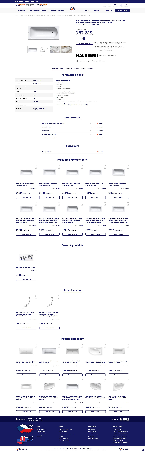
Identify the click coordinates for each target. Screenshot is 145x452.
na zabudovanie (37, 83)
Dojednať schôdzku (122, 10)
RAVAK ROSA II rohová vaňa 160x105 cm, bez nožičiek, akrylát (95, 397)
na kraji (35, 95)
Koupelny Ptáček (117, 429)
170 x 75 (45, 108)
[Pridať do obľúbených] (36, 166)
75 (34, 98)
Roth (105, 366)
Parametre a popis (57, 68)
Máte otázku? (104, 61)
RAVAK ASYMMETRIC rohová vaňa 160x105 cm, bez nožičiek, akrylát (48, 397)
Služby (96, 10)
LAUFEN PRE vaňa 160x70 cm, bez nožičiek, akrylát (49, 362)
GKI (35, 366)
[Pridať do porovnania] (36, 168)
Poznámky (76, 68)
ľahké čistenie (37, 80)
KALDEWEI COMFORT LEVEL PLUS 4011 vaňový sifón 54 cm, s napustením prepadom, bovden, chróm (49, 314)
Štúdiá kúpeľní (92, 431)
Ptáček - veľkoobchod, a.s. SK (120, 433)
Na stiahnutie (68, 68)
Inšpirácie (21, 10)
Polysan (34, 402)
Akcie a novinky (57, 10)
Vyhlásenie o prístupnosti (119, 438)
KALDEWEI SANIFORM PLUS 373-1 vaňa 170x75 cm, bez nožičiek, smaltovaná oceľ (95, 183)
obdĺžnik (35, 101)
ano (34, 87)
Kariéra (39, 437)
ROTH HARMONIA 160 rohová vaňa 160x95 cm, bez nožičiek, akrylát (118, 397)
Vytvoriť (100, 152)
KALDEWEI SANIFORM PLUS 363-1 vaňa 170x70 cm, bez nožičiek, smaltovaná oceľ (26, 183)
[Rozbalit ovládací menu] (143, 450)
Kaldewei (83, 25)
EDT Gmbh (115, 435)
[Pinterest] (127, 419)
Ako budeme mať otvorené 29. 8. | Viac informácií (26, 1)
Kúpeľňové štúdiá (41, 429)
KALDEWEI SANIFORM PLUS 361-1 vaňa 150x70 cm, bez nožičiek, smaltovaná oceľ (118, 183)
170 (34, 105)
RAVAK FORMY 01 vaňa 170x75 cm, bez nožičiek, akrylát (71, 362)
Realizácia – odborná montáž (67, 435)
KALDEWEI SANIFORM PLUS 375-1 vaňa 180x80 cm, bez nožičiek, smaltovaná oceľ (49, 183)
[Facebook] (121, 419)
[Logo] (72, 9)
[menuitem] (32, 49)
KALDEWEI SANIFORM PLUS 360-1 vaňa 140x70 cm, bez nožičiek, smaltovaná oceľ (72, 220)
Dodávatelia (91, 437)
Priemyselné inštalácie (94, 435)
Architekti (90, 433)
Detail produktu (26, 197)
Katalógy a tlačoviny (64, 440)
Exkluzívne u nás (63, 438)
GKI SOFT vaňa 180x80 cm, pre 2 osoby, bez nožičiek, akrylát (25, 362)
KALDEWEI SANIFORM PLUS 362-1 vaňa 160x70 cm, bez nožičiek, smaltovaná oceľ (72, 183)
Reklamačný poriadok (118, 440)
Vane (31, 15)
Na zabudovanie (38, 15)
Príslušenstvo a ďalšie (87, 68)
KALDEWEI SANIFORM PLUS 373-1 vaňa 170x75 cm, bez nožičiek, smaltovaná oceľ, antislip (95, 220)
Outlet (61, 437)
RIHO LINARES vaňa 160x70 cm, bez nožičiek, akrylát (118, 362)
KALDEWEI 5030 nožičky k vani (25, 267)
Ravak (81, 366)
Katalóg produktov (38, 10)
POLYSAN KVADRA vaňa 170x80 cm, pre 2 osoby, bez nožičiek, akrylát (25, 397)
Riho (128, 366)
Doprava (61, 433)
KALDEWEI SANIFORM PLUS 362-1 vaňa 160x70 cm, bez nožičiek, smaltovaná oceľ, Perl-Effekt (49, 220)
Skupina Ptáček (41, 431)
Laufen (58, 366)
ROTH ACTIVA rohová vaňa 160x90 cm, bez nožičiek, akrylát (95, 362)
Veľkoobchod (91, 429)
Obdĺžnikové (36, 110)
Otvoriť (101, 123)
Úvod (16, 15)
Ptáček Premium (41, 433)
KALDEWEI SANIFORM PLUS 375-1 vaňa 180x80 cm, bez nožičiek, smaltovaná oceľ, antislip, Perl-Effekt (118, 220)
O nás (86, 10)
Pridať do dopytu (85, 43)
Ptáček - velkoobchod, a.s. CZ (120, 431)
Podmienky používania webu (120, 437)
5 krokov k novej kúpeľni (65, 429)
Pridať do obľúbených (84, 61)
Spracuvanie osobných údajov (121, 442)
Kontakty (108, 10)
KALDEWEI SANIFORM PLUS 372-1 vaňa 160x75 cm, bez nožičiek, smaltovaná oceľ (25, 220)
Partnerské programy (93, 438)
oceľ (34, 91)
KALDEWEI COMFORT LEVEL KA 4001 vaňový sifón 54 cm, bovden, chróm (25, 314)
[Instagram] (124, 419)
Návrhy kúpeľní (63, 431)
